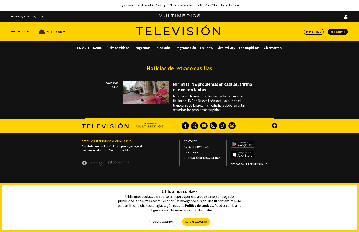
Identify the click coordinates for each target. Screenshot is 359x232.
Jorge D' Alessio (168, 5)
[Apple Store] (242, 155)
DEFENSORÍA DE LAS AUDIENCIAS (203, 158)
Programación (185, 47)
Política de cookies (199, 205)
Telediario (162, 47)
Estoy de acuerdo (196, 221)
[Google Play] (242, 145)
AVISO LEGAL (191, 152)
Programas (142, 47)
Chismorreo (273, 47)
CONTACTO (190, 141)
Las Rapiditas (249, 47)
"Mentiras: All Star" (146, 5)
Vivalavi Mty (226, 47)
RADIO (97, 47)
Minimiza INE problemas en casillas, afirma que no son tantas (212, 86)
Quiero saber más (163, 221)
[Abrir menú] (13, 31)
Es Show (206, 47)
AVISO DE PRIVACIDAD (196, 147)
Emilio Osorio (232, 5)
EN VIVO (83, 47)
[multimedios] (179, 16)
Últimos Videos (118, 47)
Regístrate (338, 31)
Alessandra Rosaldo (191, 5)
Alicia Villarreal (213, 5)
